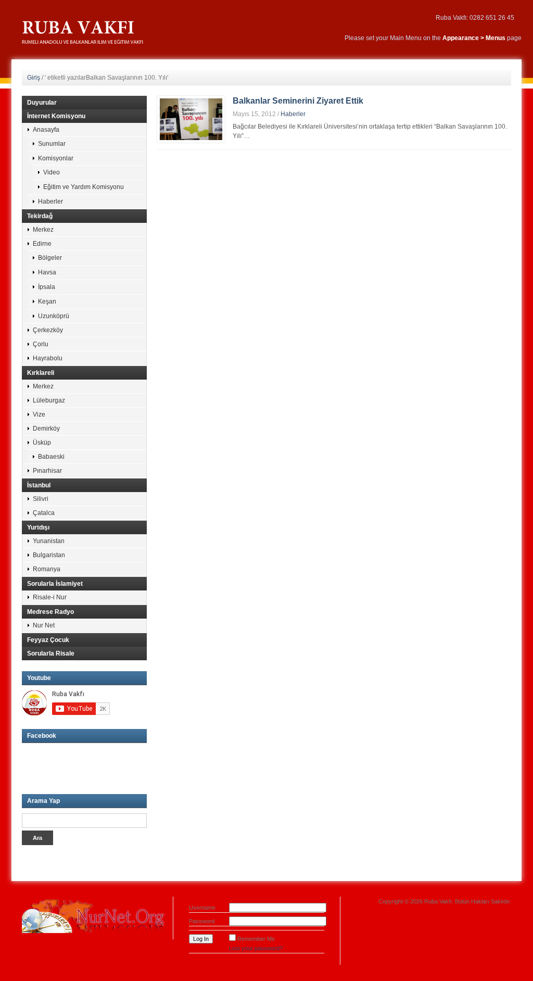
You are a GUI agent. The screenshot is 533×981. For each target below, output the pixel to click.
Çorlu (40, 344)
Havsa (47, 272)
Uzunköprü (53, 316)
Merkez (43, 229)
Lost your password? (256, 948)
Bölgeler (50, 257)
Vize (39, 414)
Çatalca (44, 513)
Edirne (42, 243)
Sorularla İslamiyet (55, 583)
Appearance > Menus (473, 38)
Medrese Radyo (50, 611)
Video (51, 172)
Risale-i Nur (50, 597)
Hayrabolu (47, 358)
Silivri (40, 498)
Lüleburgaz (49, 400)
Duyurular (42, 102)
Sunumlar (52, 143)
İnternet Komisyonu (56, 116)
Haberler (293, 114)
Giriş (33, 77)
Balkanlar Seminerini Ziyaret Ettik (298, 100)
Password (201, 921)
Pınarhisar (47, 470)
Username (202, 907)
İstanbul (38, 485)
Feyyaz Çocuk (48, 640)
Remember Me (256, 939)
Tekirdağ (40, 216)
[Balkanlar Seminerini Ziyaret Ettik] (191, 118)
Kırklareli (40, 372)
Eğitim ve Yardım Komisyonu (83, 187)
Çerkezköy (48, 330)
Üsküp (42, 442)
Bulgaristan (49, 555)
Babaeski (51, 456)
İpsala (46, 287)
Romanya (46, 569)
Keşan (47, 301)
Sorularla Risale (50, 653)
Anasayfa (46, 129)
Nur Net (44, 625)
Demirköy (46, 428)
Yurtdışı (38, 527)
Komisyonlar (55, 158)
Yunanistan (49, 541)
